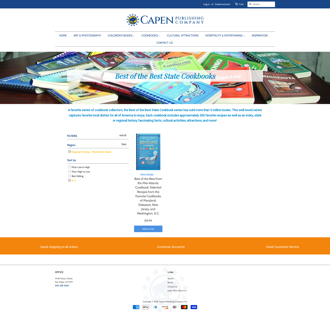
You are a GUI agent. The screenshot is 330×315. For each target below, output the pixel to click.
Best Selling (77, 176)
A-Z (73, 180)
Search (170, 278)
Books (170, 282)
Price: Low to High (80, 167)
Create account (222, 4)
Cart (241, 4)
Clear (124, 144)
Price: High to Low (80, 171)
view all (122, 135)
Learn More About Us (177, 290)
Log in (207, 4)
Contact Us (172, 286)
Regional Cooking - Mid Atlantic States (91, 151)
